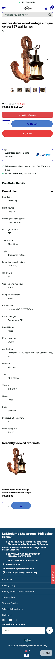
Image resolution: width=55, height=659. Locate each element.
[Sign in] (45, 8)
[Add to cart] (21, 505)
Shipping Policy (9, 597)
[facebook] (17, 620)
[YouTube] (10, 620)
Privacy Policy (8, 585)
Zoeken (50, 14)
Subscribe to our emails (13, 624)
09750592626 (13, 564)
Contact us (7, 579)
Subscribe (49, 630)
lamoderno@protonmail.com (20, 568)
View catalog (4, 8)
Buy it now (27, 133)
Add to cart (32, 124)
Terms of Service (10, 603)
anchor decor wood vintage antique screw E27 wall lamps (16, 491)
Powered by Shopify (37, 645)
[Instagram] (3, 620)
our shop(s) (20, 104)
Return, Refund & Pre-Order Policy (18, 591)
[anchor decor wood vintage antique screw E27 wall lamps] (16, 461)
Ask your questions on (22, 572)
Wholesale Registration (12, 609)
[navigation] (12, 90)
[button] (27, 115)
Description (9, 191)
